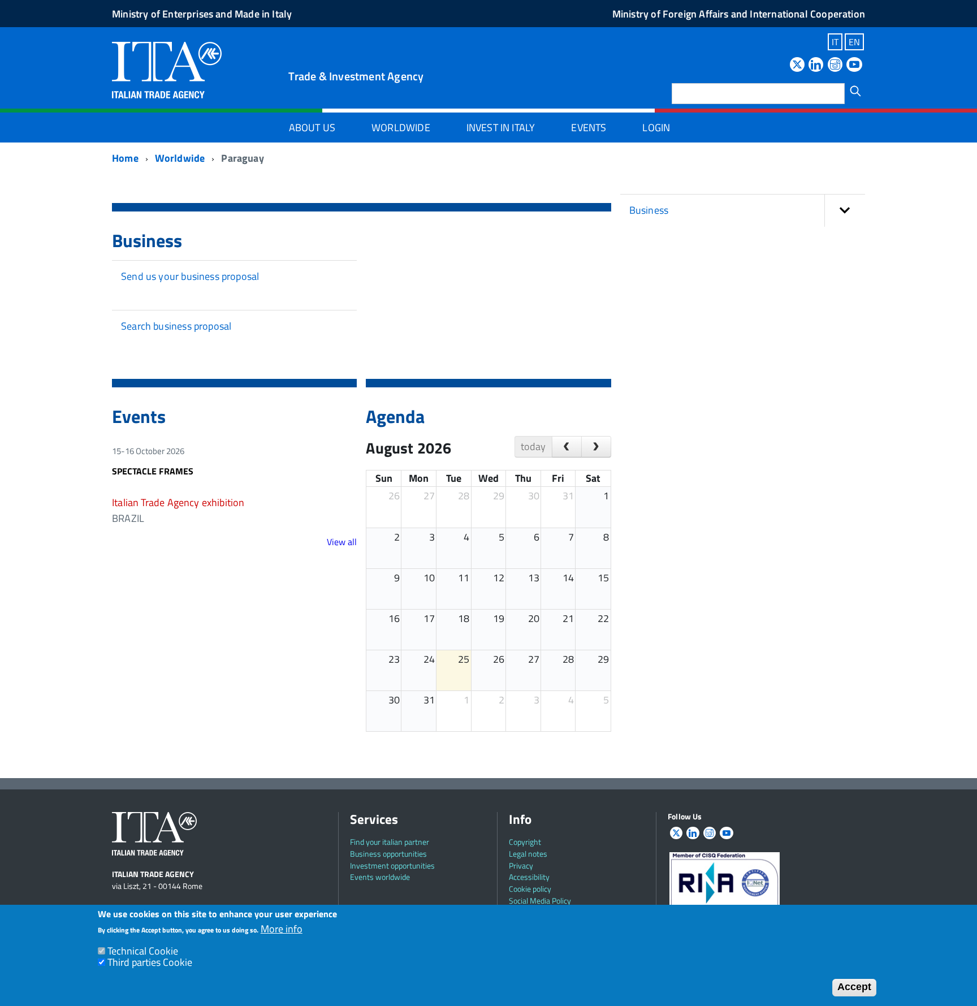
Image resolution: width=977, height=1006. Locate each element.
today (533, 446)
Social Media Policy (540, 900)
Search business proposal (176, 326)
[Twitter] (797, 65)
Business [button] (648, 210)
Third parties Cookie (149, 962)
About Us (312, 127)
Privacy (521, 865)
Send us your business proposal (190, 276)
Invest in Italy (500, 127)
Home (125, 158)
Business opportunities (388, 854)
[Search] (855, 91)
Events (588, 127)
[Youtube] (854, 65)
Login (656, 127)
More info (281, 929)
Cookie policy (530, 889)
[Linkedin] (816, 65)
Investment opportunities (392, 865)
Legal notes (528, 854)
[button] (844, 211)
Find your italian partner (389, 842)
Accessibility (529, 877)
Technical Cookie (142, 950)
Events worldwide (380, 877)
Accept (854, 986)
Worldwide (400, 127)
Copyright (525, 842)
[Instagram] (835, 65)
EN (854, 42)
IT (835, 42)
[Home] (167, 68)
